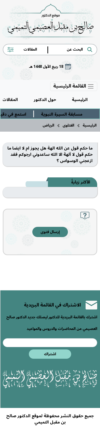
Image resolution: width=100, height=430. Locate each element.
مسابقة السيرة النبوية (63, 114)
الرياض (48, 125)
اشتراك (50, 354)
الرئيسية (80, 99)
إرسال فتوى (50, 232)
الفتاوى (68, 125)
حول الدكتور (45, 99)
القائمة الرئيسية (70, 86)
